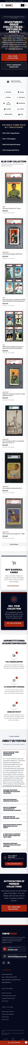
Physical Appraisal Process (9, 995)
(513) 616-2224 (13, 950)
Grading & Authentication (8, 998)
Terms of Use (5, 1019)
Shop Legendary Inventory (14, 66)
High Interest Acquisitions (11, 979)
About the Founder (6, 993)
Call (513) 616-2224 (14, 863)
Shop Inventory (7, 974)
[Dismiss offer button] (26, 1042)
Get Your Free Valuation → (14, 908)
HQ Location (5, 1001)
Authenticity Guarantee (8, 1011)
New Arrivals (6, 982)
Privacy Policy (5, 1016)
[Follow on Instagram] (4, 963)
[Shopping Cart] (26, 5)
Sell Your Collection (15, 57)
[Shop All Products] (22, 5)
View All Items (14, 544)
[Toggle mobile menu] (2, 5)
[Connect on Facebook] (8, 963)
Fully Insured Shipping (7, 1014)
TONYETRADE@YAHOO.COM (17, 957)
